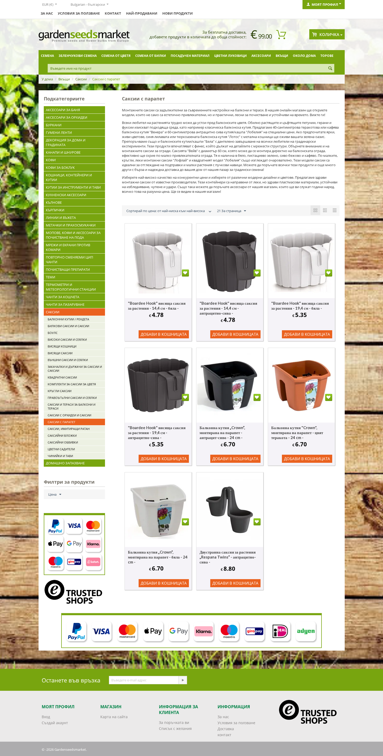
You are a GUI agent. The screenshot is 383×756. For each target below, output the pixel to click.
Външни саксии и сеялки (68, 360)
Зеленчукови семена (78, 55)
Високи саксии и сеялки (67, 339)
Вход (46, 716)
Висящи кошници (62, 346)
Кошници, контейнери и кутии (69, 177)
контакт (113, 13)
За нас (47, 13)
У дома (47, 79)
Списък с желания (175, 728)
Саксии (81, 79)
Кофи (51, 160)
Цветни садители (61, 449)
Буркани (53, 125)
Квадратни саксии (62, 377)
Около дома (304, 55)
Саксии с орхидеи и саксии (69, 415)
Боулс (53, 333)
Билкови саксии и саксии (68, 326)
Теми (50, 277)
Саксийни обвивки (63, 442)
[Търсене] (330, 68)
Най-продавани (141, 13)
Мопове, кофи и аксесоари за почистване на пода (73, 235)
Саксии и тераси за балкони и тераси (71, 406)
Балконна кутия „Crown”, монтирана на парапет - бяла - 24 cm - (158, 557)
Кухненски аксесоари (66, 195)
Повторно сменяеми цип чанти (69, 259)
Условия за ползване (79, 13)
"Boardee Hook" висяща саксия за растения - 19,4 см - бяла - (300, 305)
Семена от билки (150, 55)
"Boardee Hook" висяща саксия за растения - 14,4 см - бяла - (157, 305)
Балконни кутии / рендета (68, 319)
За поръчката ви (174, 722)
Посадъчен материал (190, 55)
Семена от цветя (116, 55)
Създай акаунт (55, 722)
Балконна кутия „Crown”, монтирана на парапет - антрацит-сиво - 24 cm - (222, 432)
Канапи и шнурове (63, 152)
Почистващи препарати (68, 269)
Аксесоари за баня (63, 109)
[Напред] (182, 680)
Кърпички (55, 210)
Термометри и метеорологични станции (71, 287)
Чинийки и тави (60, 456)
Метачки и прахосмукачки (71, 225)
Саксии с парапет (61, 422)
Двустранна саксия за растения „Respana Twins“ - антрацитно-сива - (228, 557)
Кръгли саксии (59, 391)
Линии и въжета (61, 217)
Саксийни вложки (62, 435)
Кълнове (54, 202)
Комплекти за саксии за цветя (72, 384)
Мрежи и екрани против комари (68, 247)
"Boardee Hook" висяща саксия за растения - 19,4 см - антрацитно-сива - (157, 432)
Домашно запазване (65, 463)
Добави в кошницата (164, 334)
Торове (326, 55)
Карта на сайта (114, 716)
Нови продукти (177, 13)
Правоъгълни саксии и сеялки (72, 398)
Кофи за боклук (60, 167)
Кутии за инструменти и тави (73, 187)
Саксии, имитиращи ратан (69, 429)
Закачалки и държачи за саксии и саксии (75, 369)
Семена (47, 55)
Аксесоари (261, 55)
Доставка (226, 728)
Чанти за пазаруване (65, 304)
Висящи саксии (60, 353)
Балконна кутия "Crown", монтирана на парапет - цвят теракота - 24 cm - (297, 432)
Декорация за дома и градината (65, 142)
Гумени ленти (59, 132)
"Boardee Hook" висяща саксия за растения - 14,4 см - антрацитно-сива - (228, 308)
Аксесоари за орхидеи (66, 117)
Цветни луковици (230, 55)
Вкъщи (282, 55)
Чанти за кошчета (62, 297)
